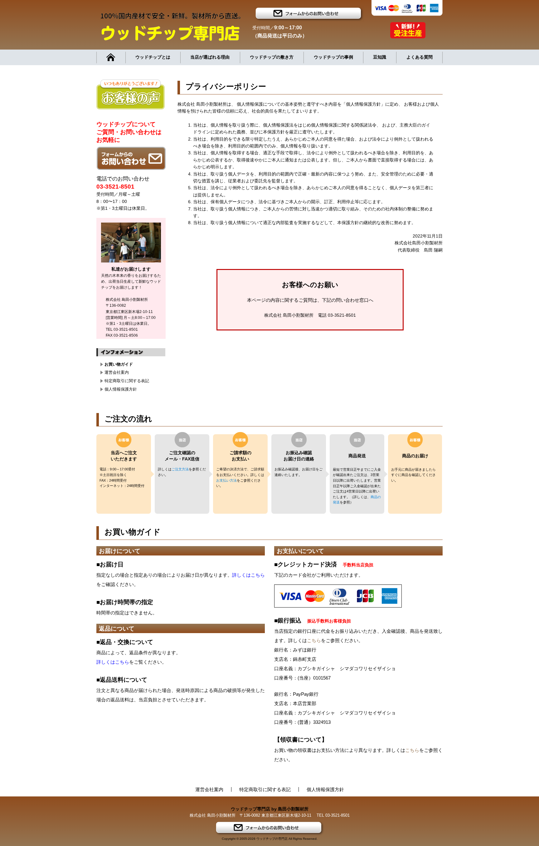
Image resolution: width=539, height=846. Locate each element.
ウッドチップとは (152, 57)
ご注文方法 (180, 469)
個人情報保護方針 (120, 389)
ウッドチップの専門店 (272, 838)
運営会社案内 (116, 372)
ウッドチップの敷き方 (272, 57)
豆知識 (379, 57)
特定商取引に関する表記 (126, 380)
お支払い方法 (226, 480)
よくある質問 (419, 57)
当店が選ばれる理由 (210, 57)
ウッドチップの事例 (333, 57)
